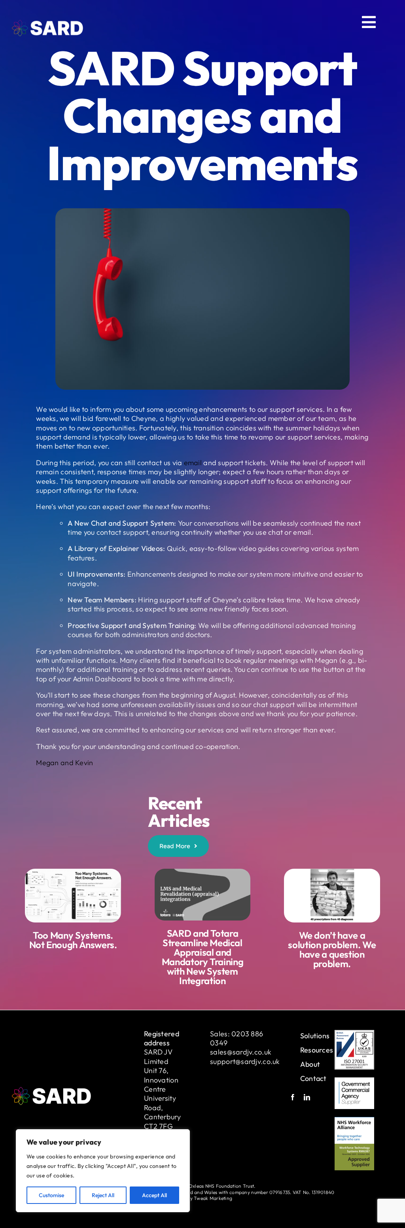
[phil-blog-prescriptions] (332, 872)
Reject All (103, 1195)
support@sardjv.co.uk (245, 1061)
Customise (51, 1195)
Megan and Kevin (64, 762)
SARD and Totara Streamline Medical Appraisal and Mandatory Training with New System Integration (203, 957)
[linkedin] (307, 1097)
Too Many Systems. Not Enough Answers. (73, 940)
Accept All (154, 1195)
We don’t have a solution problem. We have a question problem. (332, 949)
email (193, 462)
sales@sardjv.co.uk (240, 1051)
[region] (103, 1170)
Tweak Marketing (213, 1198)
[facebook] (293, 1097)
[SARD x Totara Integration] (202, 872)
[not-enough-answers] (73, 872)
